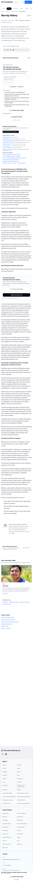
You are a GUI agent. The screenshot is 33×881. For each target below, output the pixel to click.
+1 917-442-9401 (6, 865)
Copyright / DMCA (6, 823)
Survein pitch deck (6, 144)
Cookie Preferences (6, 837)
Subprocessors (5, 827)
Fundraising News (21, 800)
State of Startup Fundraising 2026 (10, 622)
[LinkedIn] (6, 754)
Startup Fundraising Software (9, 796)
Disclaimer (4, 816)
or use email (16, 879)
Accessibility (5, 830)
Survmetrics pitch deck (7, 147)
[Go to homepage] (6, 2)
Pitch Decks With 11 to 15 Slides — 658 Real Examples (14, 163)
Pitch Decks (15, 8)
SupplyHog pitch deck (7, 137)
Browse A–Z (5, 789)
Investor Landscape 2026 (7, 617)
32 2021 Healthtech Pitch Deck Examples (11, 154)
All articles (5, 602)
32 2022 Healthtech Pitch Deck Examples (11, 156)
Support (19, 837)
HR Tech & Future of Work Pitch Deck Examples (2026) (14, 158)
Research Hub (4, 626)
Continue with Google (17, 110)
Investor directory (13, 602)
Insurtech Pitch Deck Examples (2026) (11, 159)
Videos (21, 8)
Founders (19, 782)
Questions (4, 771)
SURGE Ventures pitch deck (8, 142)
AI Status (4, 840)
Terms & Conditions (21, 813)
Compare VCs (20, 778)
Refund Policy (20, 820)
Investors (4, 778)
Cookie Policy (20, 816)
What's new (5, 847)
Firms (3, 782)
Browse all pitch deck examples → (10, 131)
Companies (5, 785)
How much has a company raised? (21, 785)
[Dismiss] (31, 872)
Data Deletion (20, 834)
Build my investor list (16, 295)
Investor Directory (5, 628)
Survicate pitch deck (7, 145)
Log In (22, 2)
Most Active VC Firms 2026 (8, 619)
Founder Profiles (14, 11)
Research (19, 789)
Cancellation (5, 820)
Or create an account (16, 117)
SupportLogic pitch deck (8, 139)
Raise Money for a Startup (23, 793)
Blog (18, 775)
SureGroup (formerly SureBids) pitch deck (11, 140)
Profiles (4, 768)
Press (18, 840)
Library (3, 8)
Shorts (26, 8)
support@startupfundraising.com (11, 859)
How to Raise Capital (7, 793)
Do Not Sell (5, 834)
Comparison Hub (7, 604)
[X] (2, 754)
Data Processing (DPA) (22, 823)
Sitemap (19, 830)
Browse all (19, 844)
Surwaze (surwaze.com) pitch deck (10, 149)
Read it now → (6, 593)
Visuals (18, 771)
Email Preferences (21, 827)
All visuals (4, 775)
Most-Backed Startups (7, 624)
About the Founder (6, 844)
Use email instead (7, 113)
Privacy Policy (5, 813)
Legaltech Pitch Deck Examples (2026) (11, 161)
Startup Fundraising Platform (23, 796)
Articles (9, 8)
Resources (16, 2)
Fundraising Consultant (7, 800)
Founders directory (24, 602)
